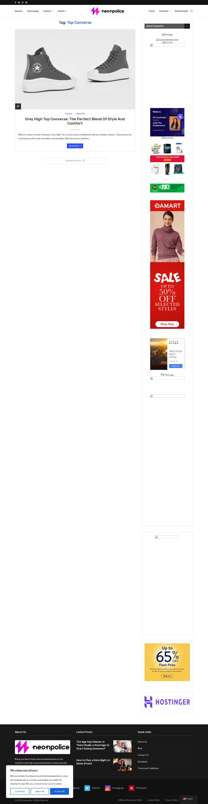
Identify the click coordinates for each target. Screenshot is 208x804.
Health (61, 11)
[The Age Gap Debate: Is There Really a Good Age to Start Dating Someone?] (122, 746)
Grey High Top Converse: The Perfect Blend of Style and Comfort (75, 121)
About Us (142, 741)
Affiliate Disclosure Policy (130, 800)
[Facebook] (15, 2)
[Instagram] (22, 2)
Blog (140, 748)
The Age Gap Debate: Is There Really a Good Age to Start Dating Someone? (92, 745)
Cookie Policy (153, 800)
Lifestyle (163, 11)
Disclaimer (143, 761)
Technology (33, 11)
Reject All (39, 791)
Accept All (59, 791)
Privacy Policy (171, 800)
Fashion (47, 11)
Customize (20, 791)
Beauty (18, 11)
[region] (39, 781)
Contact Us (143, 755)
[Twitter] (19, 2)
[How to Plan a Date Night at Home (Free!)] (122, 765)
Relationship (181, 11)
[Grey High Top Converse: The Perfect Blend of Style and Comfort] (75, 69)
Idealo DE (80, 114)
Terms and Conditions (148, 768)
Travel (151, 11)
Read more (74, 146)
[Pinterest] (26, 2)
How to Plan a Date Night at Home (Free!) (93, 762)
